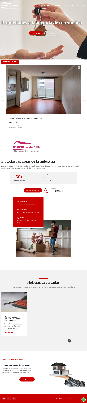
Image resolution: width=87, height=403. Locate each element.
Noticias (69, 5)
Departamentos (12, 127)
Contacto (79, 5)
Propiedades (58, 5)
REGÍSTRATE (27, 379)
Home (37, 5)
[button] (8, 332)
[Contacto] (46, 190)
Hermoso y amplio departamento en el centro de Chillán (25, 118)
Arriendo (20, 127)
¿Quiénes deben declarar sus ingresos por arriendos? (13, 319)
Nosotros (46, 5)
